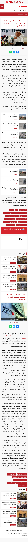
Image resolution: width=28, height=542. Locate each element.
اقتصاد (24, 11)
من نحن (10, 533)
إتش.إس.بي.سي (23, 210)
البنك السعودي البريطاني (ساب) (12, 216)
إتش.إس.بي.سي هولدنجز (21, 219)
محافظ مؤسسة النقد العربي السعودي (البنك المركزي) (15, 213)
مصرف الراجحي (13, 222)
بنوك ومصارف (12, 11)
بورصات (5, 11)
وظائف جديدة (10, 483)
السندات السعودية (11, 225)
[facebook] (17, 52)
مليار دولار (6, 222)
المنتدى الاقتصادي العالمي (20, 483)
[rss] (12, 2)
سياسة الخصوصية (17, 533)
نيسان (16, 210)
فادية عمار (14, 322)
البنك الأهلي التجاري (22, 222)
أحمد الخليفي (23, 216)
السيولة (11, 210)
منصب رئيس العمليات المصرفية (20, 480)
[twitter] (14, 52)
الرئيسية (26, 14)
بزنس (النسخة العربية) (18, 48)
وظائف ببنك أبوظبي (22, 485)
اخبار (19, 11)
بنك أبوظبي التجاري (11, 474)
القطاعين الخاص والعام (21, 225)
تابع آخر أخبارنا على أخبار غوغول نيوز (12, 230)
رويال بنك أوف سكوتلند (9, 219)
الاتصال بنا (24, 535)
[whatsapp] (10, 52)
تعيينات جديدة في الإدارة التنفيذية (19, 477)
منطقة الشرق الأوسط (21, 474)
